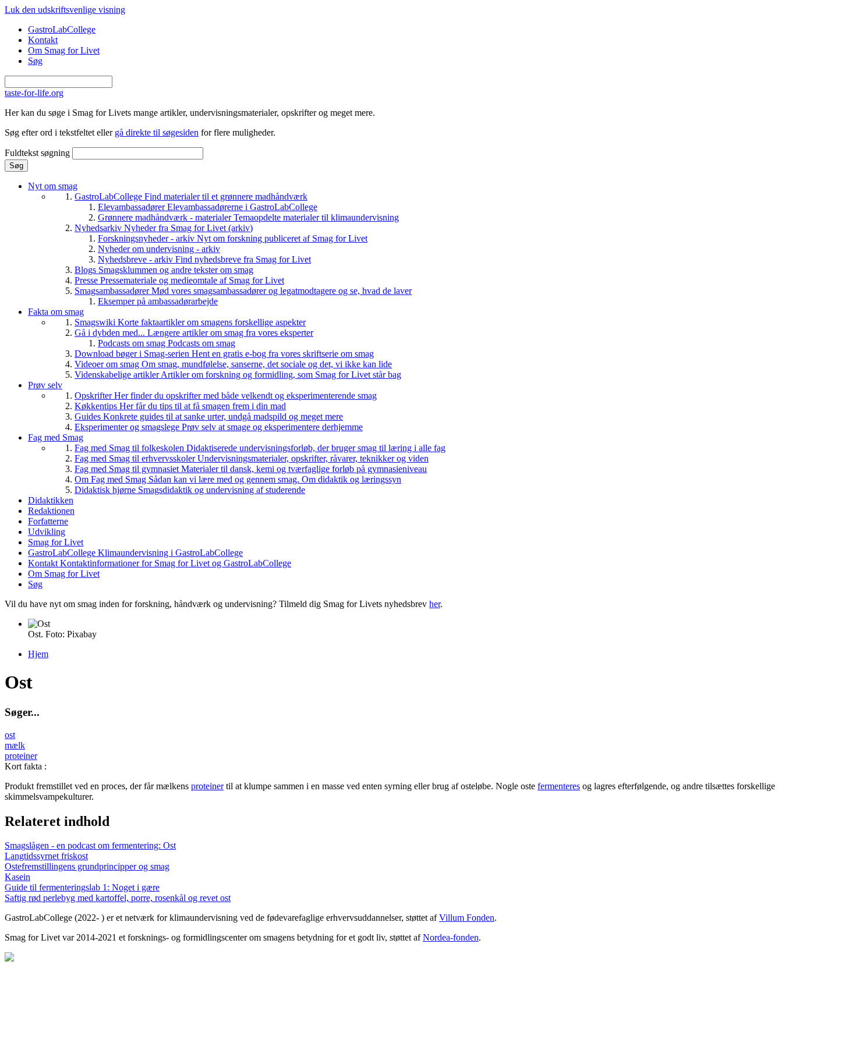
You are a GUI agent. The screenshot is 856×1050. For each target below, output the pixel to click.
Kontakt (43, 40)
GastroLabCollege (61, 29)
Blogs (164, 270)
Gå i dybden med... (194, 333)
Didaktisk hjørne (190, 490)
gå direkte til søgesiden (157, 132)
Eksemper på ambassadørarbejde (158, 301)
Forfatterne (48, 521)
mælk (15, 745)
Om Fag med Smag (238, 479)
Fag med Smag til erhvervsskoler (252, 458)
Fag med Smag (55, 437)
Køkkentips (180, 406)
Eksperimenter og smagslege (219, 427)
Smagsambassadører (243, 291)
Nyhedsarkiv (164, 228)
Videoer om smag (233, 364)
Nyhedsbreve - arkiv (204, 259)
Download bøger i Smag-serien (224, 354)
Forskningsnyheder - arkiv (232, 238)
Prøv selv (45, 385)
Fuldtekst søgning (38, 153)
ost (10, 735)
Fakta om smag (56, 312)
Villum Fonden (466, 918)
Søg (35, 61)
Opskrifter (226, 395)
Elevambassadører (207, 207)
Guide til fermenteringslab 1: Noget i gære (82, 887)
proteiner (21, 756)
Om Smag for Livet (64, 50)
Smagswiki (190, 322)
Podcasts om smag (166, 343)
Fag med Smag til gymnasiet (251, 469)
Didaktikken (50, 500)
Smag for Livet (55, 542)
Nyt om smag (52, 186)
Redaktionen (51, 511)
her (434, 604)
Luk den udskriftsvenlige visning (65, 10)
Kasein (17, 877)
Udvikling (46, 532)
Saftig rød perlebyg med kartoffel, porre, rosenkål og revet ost (118, 898)
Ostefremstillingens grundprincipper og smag (87, 866)
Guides (209, 416)
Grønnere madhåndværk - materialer (248, 217)
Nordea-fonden (451, 937)
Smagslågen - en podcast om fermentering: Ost (90, 845)
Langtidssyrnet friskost (46, 856)
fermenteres (558, 786)
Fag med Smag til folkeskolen (260, 448)
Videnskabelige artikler (238, 374)
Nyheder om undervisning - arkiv (159, 249)
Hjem (38, 654)
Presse (179, 280)
